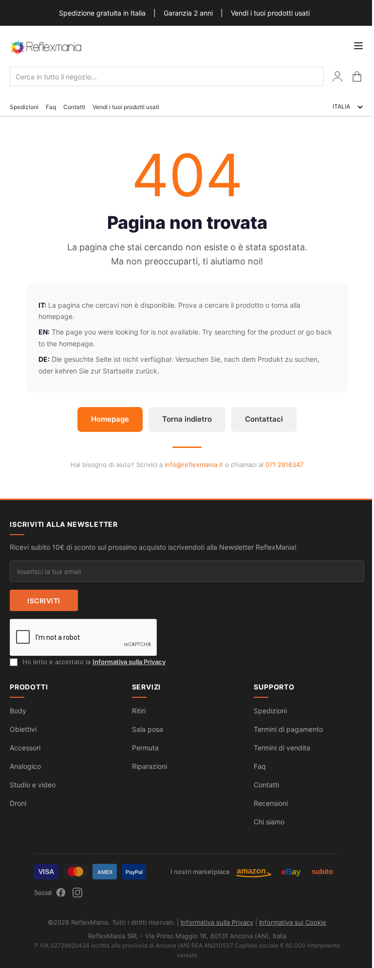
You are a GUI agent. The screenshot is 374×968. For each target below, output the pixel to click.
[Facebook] (61, 892)
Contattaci (264, 419)
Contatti (74, 107)
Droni (18, 803)
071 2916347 (284, 464)
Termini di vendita (282, 748)
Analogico (25, 766)
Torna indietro (187, 419)
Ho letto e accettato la (94, 662)
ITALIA (341, 106)
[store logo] (46, 47)
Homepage (110, 419)
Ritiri (139, 711)
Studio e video (33, 785)
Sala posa (147, 729)
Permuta (145, 748)
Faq (51, 107)
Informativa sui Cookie (292, 922)
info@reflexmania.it (194, 464)
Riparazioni (149, 766)
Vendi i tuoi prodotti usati (270, 13)
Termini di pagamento (288, 729)
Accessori (25, 748)
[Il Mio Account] (337, 76)
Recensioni (271, 803)
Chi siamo (269, 822)
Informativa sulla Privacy (129, 662)
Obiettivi (23, 729)
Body (18, 711)
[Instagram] (77, 892)
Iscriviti (43, 600)
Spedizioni (24, 107)
